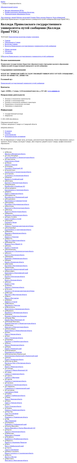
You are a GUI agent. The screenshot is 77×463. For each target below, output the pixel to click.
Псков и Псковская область (14, 359)
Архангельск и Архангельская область (18, 172)
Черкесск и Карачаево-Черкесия (16, 442)
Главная (7, 40)
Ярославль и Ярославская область (16, 460)
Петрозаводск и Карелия (13, 352)
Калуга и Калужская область (14, 255)
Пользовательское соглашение (15, 136)
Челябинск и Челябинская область (16, 439)
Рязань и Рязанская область (14, 367)
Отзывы (33, 17)
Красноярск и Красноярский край (16, 273)
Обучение (8, 51)
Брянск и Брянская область (14, 193)
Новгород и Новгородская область (16, 327)
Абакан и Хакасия (11, 165)
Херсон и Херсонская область (15, 431)
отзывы (28, 37)
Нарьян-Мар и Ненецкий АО (15, 320)
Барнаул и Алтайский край (14, 179)
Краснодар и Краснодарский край (16, 269)
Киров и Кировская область (14, 262)
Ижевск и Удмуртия (11, 237)
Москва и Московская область (15, 154)
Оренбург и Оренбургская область (16, 341)
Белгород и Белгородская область (16, 183)
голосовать (35, 37)
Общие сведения (10, 49)
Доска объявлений (58, 17)
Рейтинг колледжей (23, 17)
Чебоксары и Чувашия (12, 435)
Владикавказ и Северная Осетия (16, 201)
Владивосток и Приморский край (16, 197)
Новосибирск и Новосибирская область (18, 330)
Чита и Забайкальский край (14, 446)
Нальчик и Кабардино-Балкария (16, 316)
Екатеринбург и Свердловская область (18, 229)
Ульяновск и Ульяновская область (16, 417)
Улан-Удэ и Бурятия (11, 413)
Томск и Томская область (13, 403)
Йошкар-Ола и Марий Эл (13, 244)
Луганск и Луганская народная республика (19, 291)
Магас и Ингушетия (12, 298)
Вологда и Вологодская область (15, 211)
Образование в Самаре (12, 42)
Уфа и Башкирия (10, 421)
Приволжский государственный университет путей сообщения (22, 83)
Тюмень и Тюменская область (15, 410)
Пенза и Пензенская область (14, 345)
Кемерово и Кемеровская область (16, 258)
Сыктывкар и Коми (11, 392)
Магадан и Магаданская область (16, 294)
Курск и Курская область (13, 280)
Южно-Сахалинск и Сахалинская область (19, 453)
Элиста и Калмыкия (12, 449)
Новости (49, 17)
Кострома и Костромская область (16, 266)
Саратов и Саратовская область (15, 381)
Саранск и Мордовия (12, 377)
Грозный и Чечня (11, 222)
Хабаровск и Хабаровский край (16, 424)
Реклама (7, 133)
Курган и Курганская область (15, 276)
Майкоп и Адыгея (11, 302)
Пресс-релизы (41, 17)
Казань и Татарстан (11, 247)
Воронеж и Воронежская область (16, 215)
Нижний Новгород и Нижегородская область (20, 323)
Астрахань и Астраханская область (17, 175)
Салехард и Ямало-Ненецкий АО (16, 370)
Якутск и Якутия (10, 457)
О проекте (8, 131)
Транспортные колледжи (17, 37)
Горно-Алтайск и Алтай (13, 219)
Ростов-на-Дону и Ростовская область (18, 363)
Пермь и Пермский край (13, 348)
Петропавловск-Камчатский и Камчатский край (21, 356)
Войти (3, 2)
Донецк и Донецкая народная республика (19, 226)
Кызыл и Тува (9, 284)
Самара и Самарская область (14, 374)
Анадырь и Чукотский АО (14, 168)
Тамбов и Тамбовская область (15, 395)
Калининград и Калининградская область (19, 251)
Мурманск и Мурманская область (16, 312)
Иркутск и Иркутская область (15, 240)
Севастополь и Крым (12, 161)
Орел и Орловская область (14, 338)
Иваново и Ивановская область (15, 233)
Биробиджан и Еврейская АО (15, 186)
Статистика (9, 53)
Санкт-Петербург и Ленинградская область (19, 157)
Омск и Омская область (13, 334)
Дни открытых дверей (8, 17)
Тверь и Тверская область (13, 399)
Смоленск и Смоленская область (16, 385)
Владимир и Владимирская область (17, 204)
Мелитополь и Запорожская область (17, 309)
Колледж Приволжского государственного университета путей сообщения (30, 46)
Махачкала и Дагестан (12, 305)
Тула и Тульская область (13, 406)
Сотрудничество (10, 134)
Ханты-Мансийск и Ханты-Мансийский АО (20, 428)
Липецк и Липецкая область (14, 287)
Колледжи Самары (11, 44)
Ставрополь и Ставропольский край (17, 388)
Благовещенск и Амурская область (17, 190)
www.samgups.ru (54, 91)
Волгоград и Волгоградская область (17, 208)
